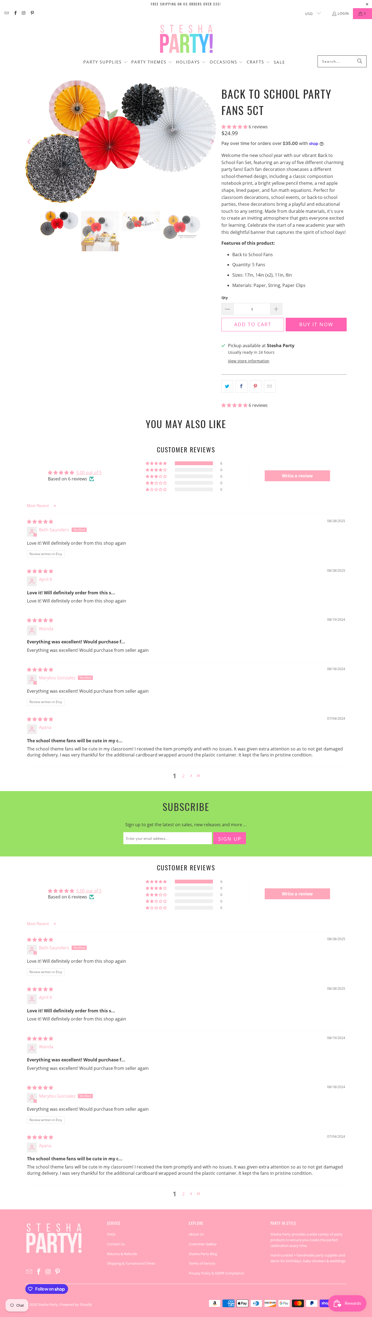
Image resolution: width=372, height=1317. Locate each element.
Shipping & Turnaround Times (131, 1263)
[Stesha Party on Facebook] (15, 13)
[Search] (360, 61)
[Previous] (29, 141)
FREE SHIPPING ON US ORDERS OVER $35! (186, 4)
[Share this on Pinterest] (255, 386)
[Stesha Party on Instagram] (23, 13)
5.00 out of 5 (89, 473)
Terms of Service (202, 1263)
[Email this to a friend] (270, 386)
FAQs (111, 1234)
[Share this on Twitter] (227, 386)
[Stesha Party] (186, 38)
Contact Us (116, 1244)
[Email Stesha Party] (6, 13)
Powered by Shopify (76, 1304)
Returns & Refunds (122, 1253)
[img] (40, 522)
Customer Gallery (203, 1244)
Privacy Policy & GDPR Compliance (216, 1273)
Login (343, 13)
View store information (248, 361)
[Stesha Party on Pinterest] (32, 13)
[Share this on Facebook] (241, 386)
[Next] (212, 141)
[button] (105, 62)
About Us (196, 1234)
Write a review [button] (297, 476)
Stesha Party (48, 1304)
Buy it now (316, 324)
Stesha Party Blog (203, 1253)
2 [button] (183, 776)
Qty (224, 297)
